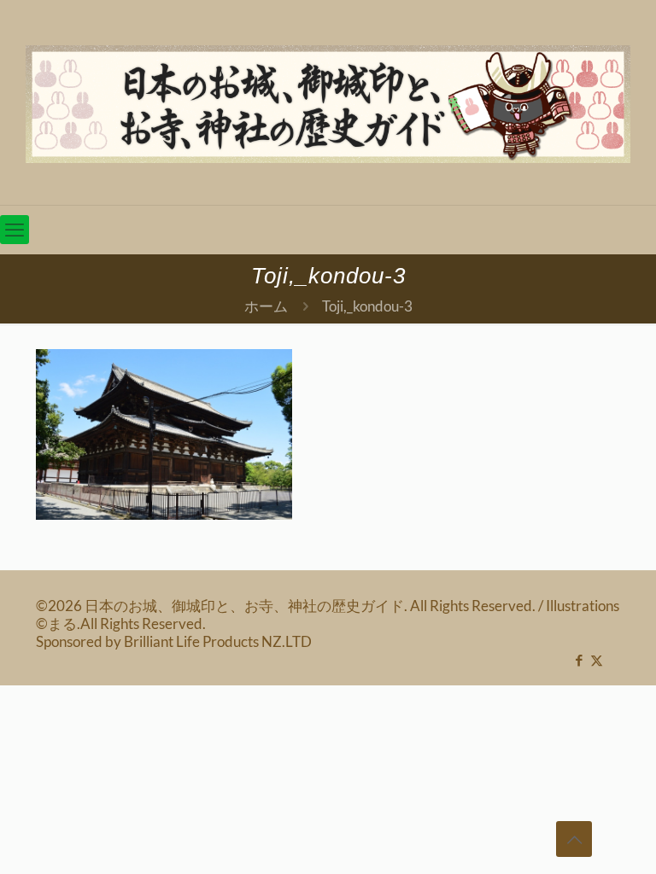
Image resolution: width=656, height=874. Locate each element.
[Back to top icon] (574, 839)
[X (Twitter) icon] (596, 659)
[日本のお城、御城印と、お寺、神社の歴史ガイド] (328, 102)
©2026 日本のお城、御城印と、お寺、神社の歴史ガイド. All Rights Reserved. (287, 606)
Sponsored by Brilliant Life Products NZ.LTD (174, 641)
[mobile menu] (14, 229)
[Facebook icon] (578, 659)
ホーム (266, 306)
